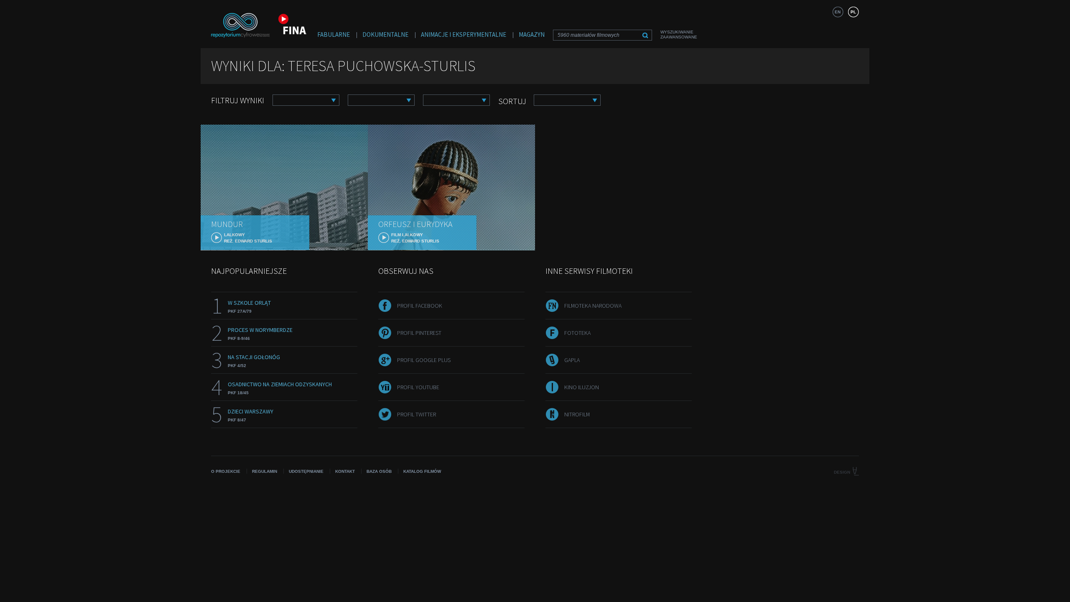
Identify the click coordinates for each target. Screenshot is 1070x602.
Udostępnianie (306, 471)
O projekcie (225, 471)
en (838, 12)
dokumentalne (385, 34)
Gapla (572, 360)
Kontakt (345, 471)
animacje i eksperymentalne (463, 34)
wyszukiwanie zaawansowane (678, 34)
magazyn (532, 34)
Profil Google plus (424, 360)
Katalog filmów (422, 471)
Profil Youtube (418, 387)
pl (853, 12)
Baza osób (379, 471)
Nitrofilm (577, 414)
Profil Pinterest (419, 333)
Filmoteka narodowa (593, 305)
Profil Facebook (419, 305)
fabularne (333, 34)
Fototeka (577, 333)
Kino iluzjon (581, 387)
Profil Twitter (416, 414)
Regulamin (264, 471)
